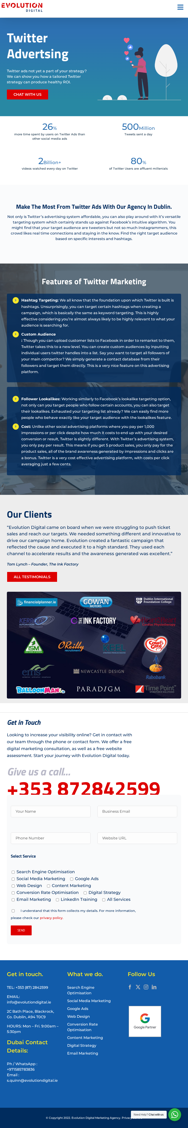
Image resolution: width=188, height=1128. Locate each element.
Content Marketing (85, 1037)
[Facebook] (130, 987)
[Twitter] (138, 987)
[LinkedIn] (154, 987)
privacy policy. (51, 918)
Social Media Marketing (89, 1001)
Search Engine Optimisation (80, 990)
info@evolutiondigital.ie (29, 1002)
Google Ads (77, 1008)
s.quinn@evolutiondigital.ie (32, 1080)
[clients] (94, 593)
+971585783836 (21, 1069)
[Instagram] (146, 987)
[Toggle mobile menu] (180, 7)
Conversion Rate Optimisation (82, 1027)
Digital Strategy (81, 1045)
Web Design (78, 1016)
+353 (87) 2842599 (32, 987)
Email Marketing (82, 1053)
